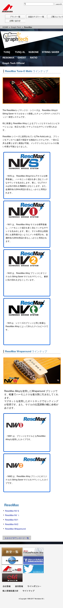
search (59, 4)
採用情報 (19, 586)
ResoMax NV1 (11, 519)
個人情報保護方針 (10, 591)
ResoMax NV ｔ (12, 515)
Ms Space (12, 577)
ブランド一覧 (15, 17)
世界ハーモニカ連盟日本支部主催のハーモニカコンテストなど (12, 560)
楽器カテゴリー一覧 (36, 17)
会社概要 (6, 586)
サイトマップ (28, 591)
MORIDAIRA (7, 8)
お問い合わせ (15, 21)
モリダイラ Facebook (33, 560)
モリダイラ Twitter (33, 569)
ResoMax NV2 (11, 524)
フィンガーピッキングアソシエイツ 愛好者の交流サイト (33, 552)
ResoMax (11, 504)
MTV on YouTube (12, 569)
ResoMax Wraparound (15, 528)
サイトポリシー (34, 586)
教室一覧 (12, 552)
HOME (5, 27)
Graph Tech (16, 27)
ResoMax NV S (12, 510)
